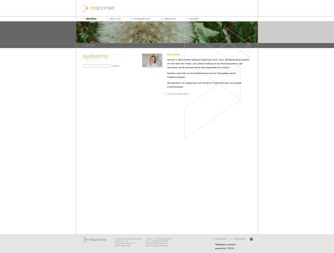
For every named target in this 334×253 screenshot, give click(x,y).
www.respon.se (161, 245)
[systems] (99, 62)
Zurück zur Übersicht (178, 94)
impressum (221, 239)
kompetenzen (142, 18)
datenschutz (239, 239)
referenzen (170, 18)
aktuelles (91, 18)
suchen (115, 66)
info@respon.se (160, 243)
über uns (115, 18)
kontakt (194, 18)
